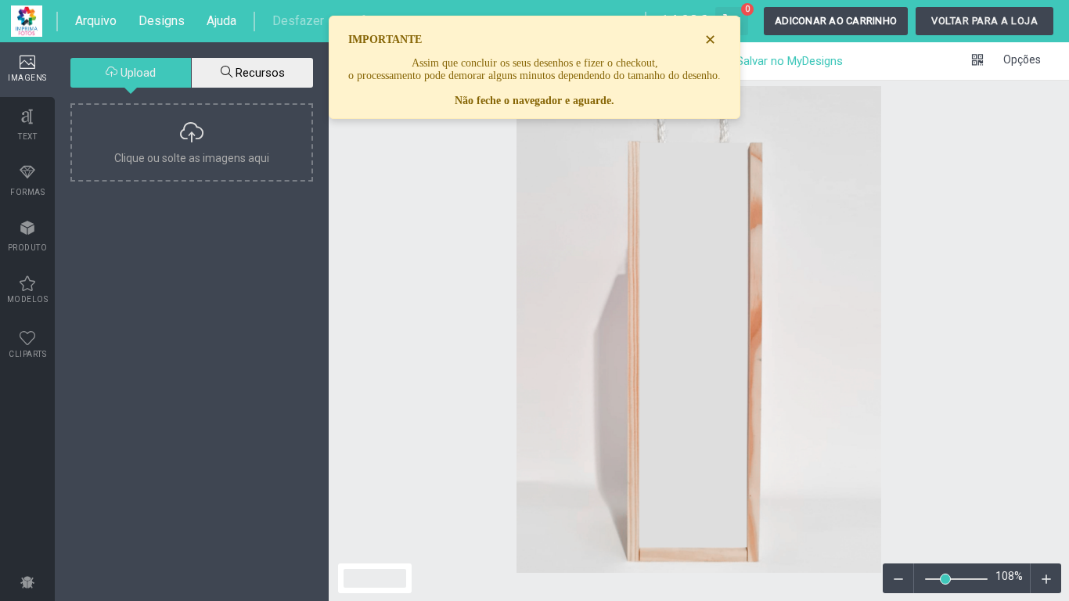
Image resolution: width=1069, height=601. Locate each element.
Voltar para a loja (984, 21)
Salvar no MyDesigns (788, 61)
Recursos (258, 73)
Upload (136, 73)
